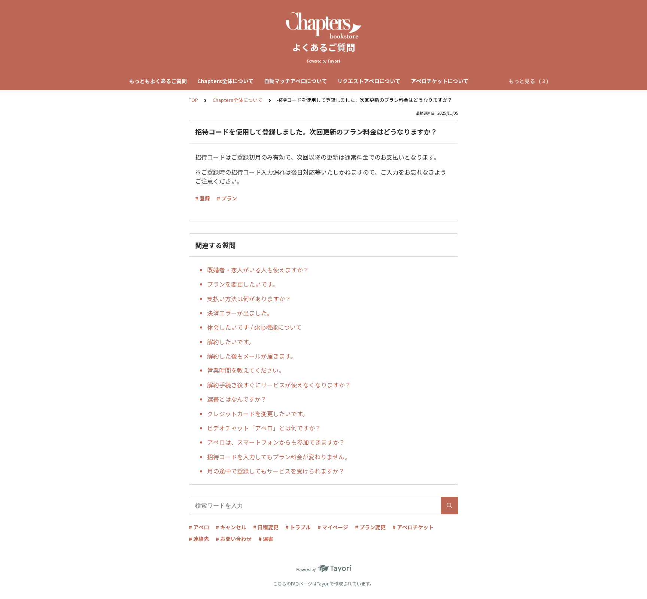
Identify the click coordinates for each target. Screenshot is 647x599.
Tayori (323, 583)
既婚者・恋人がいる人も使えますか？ (258, 269)
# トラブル (298, 527)
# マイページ (333, 527)
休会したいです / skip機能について (254, 327)
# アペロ (199, 527)
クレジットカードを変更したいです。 (257, 413)
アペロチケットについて (439, 81)
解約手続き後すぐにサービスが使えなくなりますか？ (279, 384)
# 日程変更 (266, 527)
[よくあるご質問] (323, 25)
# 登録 (202, 198)
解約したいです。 (230, 341)
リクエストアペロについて (368, 81)
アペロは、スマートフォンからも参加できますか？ (276, 442)
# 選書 (265, 538)
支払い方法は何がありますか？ (249, 298)
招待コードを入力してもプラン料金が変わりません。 (278, 456)
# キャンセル (231, 527)
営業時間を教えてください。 (246, 370)
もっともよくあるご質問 (158, 81)
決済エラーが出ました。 (240, 312)
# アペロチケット (413, 527)
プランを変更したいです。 (242, 283)
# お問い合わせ (234, 538)
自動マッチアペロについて (295, 81)
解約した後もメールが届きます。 (251, 355)
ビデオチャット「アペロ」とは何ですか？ (264, 427)
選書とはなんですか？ (237, 398)
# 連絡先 (199, 538)
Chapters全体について (225, 81)
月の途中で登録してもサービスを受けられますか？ (275, 470)
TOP (193, 99)
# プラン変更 (370, 527)
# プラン (227, 198)
